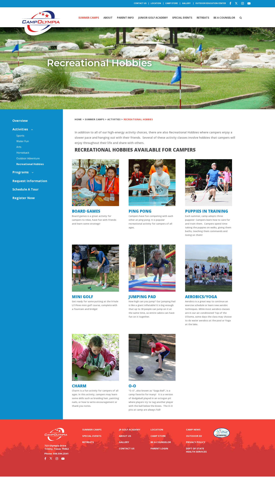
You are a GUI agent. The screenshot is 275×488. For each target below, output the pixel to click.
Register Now (23, 198)
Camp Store (171, 3)
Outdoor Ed (194, 435)
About (108, 17)
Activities (20, 129)
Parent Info (125, 17)
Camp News (193, 429)
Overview (20, 120)
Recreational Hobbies (30, 164)
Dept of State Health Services (196, 450)
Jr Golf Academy (129, 429)
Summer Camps (88, 17)
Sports (20, 135)
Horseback (22, 152)
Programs (20, 172)
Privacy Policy (195, 442)
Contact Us (140, 3)
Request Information (29, 181)
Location (156, 3)
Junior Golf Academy (153, 17)
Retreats (203, 17)
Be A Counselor (224, 17)
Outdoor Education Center (210, 3)
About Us (125, 435)
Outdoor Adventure (28, 158)
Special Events (182, 17)
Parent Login (159, 448)
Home (78, 119)
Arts (18, 147)
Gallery (186, 3)
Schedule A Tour (25, 189)
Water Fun (22, 141)
